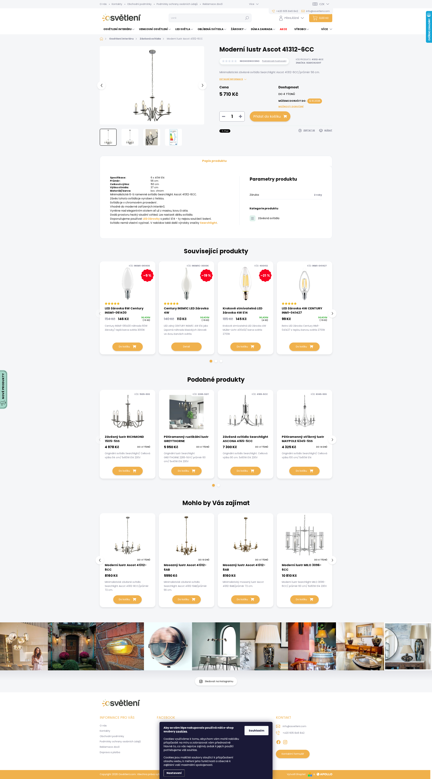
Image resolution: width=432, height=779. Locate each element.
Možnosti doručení (291, 106)
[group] (127, 560)
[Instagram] (285, 741)
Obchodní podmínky (139, 4)
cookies (181, 731)
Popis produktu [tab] (214, 161)
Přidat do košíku (267, 116)
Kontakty (117, 4)
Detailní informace (231, 79)
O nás (103, 4)
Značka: (308, 62)
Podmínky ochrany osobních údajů (177, 4)
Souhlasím (256, 731)
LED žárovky (151, 219)
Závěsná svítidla (268, 218)
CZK (322, 4)
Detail (186, 346)
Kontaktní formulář (293, 754)
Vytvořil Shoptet (296, 774)
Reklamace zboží (213, 4)
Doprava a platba (110, 752)
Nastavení (174, 773)
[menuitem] (117, 29)
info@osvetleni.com (294, 726)
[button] (210, 361)
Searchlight (208, 223)
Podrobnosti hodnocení (274, 61)
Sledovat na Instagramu (219, 681)
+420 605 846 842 (293, 733)
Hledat (247, 18)
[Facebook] (278, 741)
